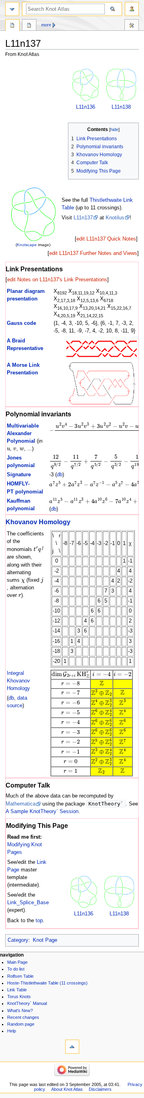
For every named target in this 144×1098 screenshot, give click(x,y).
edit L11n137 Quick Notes (106, 239)
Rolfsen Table (20, 976)
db (59, 474)
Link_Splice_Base (28, 902)
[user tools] (132, 9)
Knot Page (45, 940)
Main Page (17, 962)
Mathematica (21, 804)
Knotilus (115, 218)
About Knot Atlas (67, 1089)
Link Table (17, 989)
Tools (131, 26)
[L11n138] (121, 85)
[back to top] (72, 1047)
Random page (20, 1024)
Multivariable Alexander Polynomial (23, 433)
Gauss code (21, 323)
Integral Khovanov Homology (18, 680)
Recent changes (23, 1017)
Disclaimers (100, 1089)
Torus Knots (19, 996)
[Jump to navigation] (12, 9)
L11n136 (85, 107)
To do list (15, 969)
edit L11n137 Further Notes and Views (93, 253)
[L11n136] (86, 85)
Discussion (29, 26)
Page (12, 26)
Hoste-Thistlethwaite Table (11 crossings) (47, 983)
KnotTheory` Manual (27, 1003)
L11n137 (83, 218)
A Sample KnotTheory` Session (42, 811)
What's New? (20, 1010)
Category (18, 940)
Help (11, 1030)
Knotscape (27, 245)
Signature (19, 474)
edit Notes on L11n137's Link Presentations (57, 279)
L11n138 (121, 107)
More (46, 24)
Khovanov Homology (38, 521)
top (39, 920)
